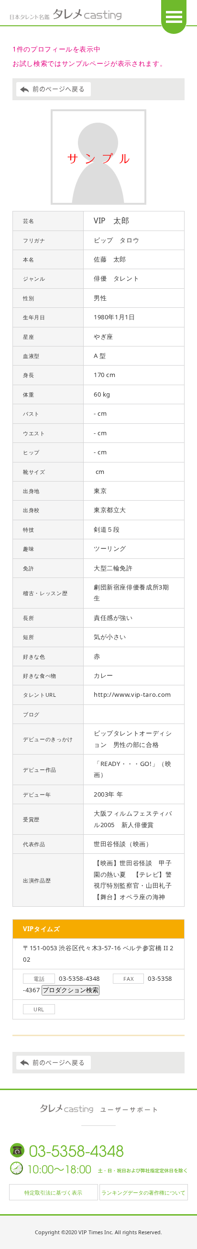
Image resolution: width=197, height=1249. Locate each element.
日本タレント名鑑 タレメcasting (66, 14)
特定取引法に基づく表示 (53, 1192)
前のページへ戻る (59, 89)
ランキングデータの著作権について (143, 1192)
